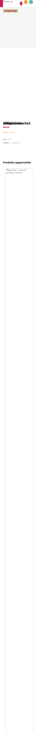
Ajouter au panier (19, 540)
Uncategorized (15, 143)
